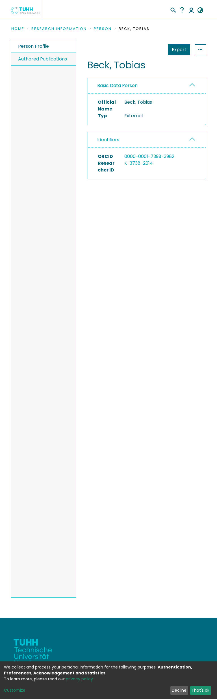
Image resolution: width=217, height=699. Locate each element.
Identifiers (108, 139)
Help (182, 10)
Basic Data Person (117, 85)
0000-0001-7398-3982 (149, 156)
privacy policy (79, 679)
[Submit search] (173, 9)
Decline (179, 690)
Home (17, 28)
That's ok (200, 690)
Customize (14, 690)
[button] (200, 10)
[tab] (147, 86)
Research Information (59, 28)
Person (103, 28)
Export (179, 49)
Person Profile (33, 46)
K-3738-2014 (138, 163)
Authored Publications (42, 59)
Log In (191, 10)
